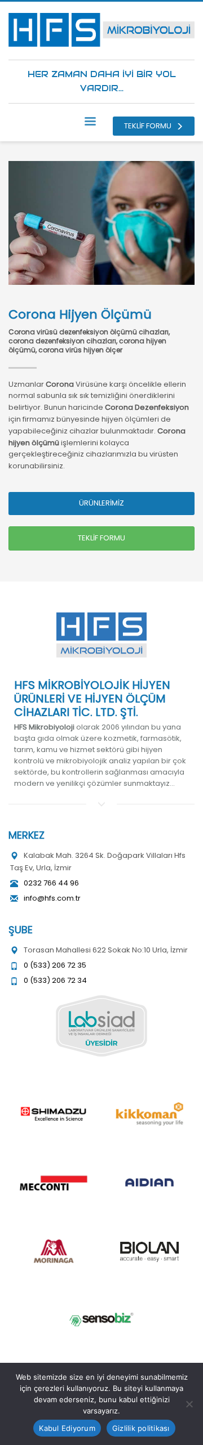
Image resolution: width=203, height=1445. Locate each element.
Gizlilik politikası (141, 1428)
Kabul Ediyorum (67, 1428)
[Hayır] (189, 1404)
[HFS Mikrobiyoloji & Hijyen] (101, 634)
